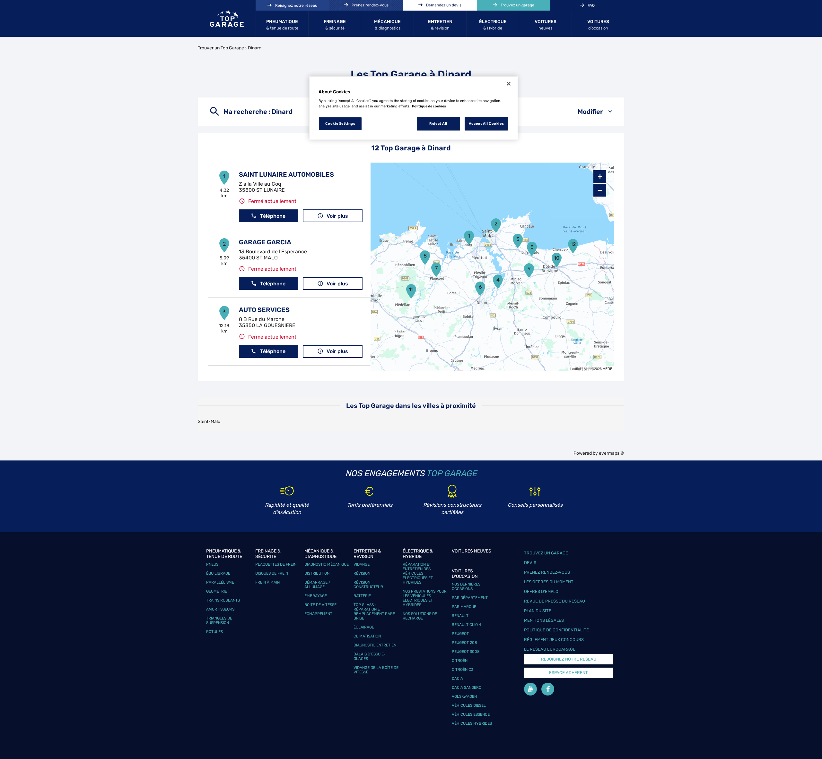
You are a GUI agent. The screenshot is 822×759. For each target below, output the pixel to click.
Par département (470, 597)
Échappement (318, 613)
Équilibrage (218, 573)
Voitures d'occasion (465, 573)
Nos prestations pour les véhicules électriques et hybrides (425, 598)
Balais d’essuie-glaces (370, 656)
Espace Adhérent (568, 672)
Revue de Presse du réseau (554, 601)
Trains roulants (223, 600)
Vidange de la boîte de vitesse (376, 669)
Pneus (212, 564)
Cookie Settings (340, 123)
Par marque (464, 606)
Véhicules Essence (471, 714)
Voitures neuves (471, 551)
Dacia (457, 678)
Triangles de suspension (219, 620)
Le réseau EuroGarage (549, 649)
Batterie (362, 596)
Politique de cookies (429, 106)
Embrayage (315, 596)
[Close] (509, 84)
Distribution (316, 573)
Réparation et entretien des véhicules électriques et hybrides (418, 573)
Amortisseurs (220, 609)
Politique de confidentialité (556, 630)
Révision (362, 573)
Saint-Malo (209, 421)
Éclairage (364, 627)
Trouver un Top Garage (221, 48)
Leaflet (575, 368)
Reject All (438, 123)
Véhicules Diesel (469, 705)
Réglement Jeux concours (554, 639)
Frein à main (267, 582)
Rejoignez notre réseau (568, 659)
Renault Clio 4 (466, 624)
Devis (530, 562)
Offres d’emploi (542, 591)
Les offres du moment (548, 581)
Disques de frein (271, 573)
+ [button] (600, 177)
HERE (607, 368)
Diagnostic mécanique (326, 564)
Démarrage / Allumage (317, 584)
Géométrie (216, 591)
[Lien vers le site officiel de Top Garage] (226, 18)
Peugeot (460, 633)
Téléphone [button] (272, 216)
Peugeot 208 (464, 642)
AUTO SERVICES (264, 310)
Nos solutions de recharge (420, 615)
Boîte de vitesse (320, 605)
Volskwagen (464, 696)
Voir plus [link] (337, 216)
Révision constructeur (368, 584)
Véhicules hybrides (472, 723)
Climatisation (367, 636)
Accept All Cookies (486, 123)
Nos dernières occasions (466, 586)
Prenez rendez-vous (547, 572)
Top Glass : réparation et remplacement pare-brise (375, 611)
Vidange (362, 564)
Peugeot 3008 (466, 651)
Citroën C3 (462, 669)
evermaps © (611, 453)
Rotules (214, 631)
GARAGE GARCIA (265, 242)
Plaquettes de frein (275, 564)
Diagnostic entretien (375, 645)
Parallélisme (220, 582)
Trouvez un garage (546, 553)
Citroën (460, 660)
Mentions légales (544, 620)
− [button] (600, 190)
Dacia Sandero (466, 687)
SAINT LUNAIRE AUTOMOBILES (286, 174)
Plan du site (537, 610)
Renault (460, 615)
